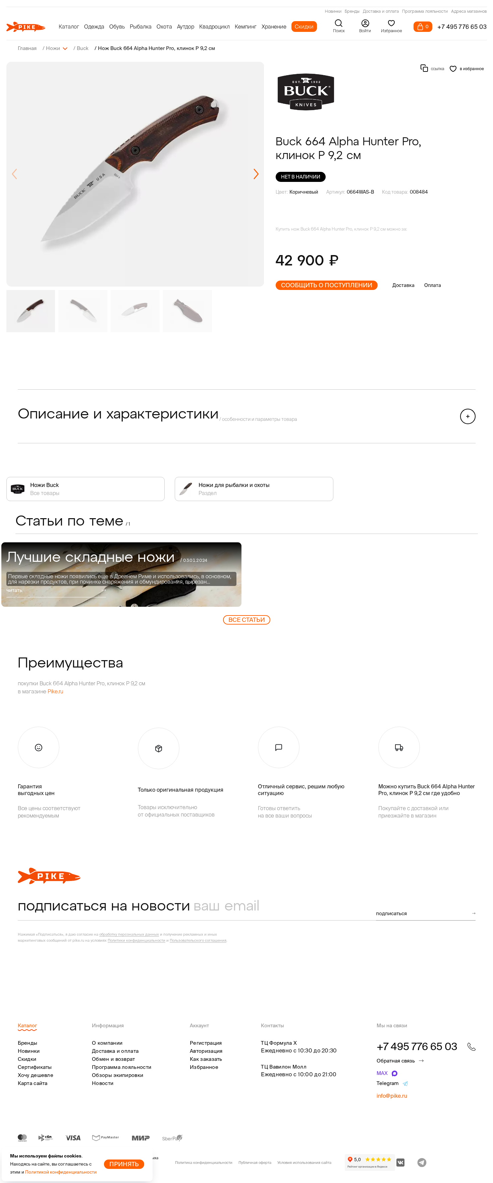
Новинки (333, 12)
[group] (135, 174)
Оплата (432, 285)
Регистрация (206, 1043)
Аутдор (185, 26)
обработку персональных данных (129, 934)
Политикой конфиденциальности (61, 1172)
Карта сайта (33, 1083)
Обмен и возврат (113, 1059)
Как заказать (206, 1059)
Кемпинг (246, 26)
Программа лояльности (425, 12)
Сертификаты (35, 1067)
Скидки (304, 26)
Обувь (117, 26)
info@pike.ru (392, 1096)
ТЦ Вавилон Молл (284, 1067)
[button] (256, 174)
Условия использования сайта (304, 1163)
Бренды (352, 12)
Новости (102, 1083)
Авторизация (206, 1051)
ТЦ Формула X (279, 1043)
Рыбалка (141, 26)
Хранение (274, 26)
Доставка (403, 285)
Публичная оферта (254, 1163)
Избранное (204, 1067)
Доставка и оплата (381, 12)
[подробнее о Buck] (306, 92)
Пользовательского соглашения (198, 940)
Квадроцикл (214, 26)
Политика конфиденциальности (203, 1163)
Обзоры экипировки (117, 1075)
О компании (107, 1043)
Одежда (94, 26)
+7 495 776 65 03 (462, 26)
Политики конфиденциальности (136, 940)
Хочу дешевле (36, 1075)
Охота (164, 26)
